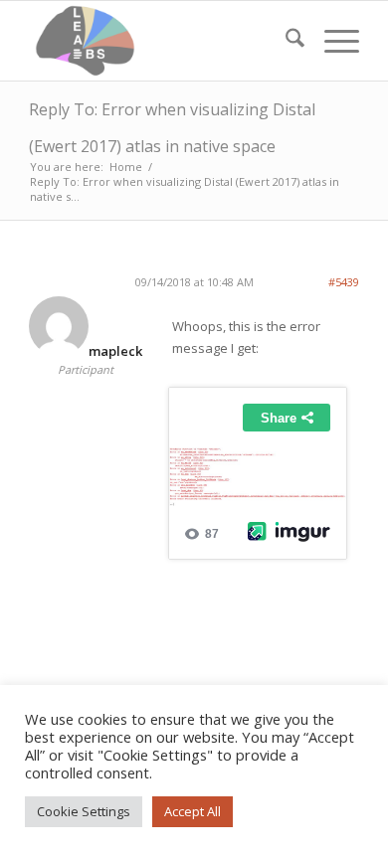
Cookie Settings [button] (83, 811)
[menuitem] (285, 41)
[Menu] (331, 41)
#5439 (343, 281)
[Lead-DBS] (160, 41)
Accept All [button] (192, 811)
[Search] (285, 41)
